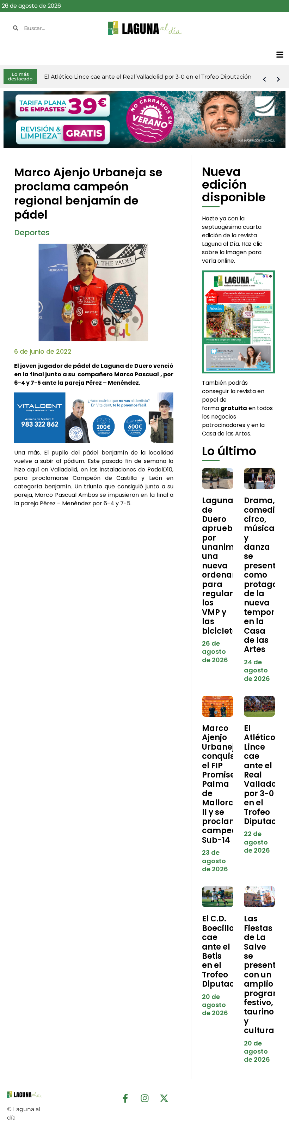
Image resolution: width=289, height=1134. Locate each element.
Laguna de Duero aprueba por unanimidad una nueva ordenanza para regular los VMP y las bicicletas (227, 565)
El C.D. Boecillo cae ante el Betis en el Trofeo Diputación (224, 951)
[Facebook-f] (125, 1098)
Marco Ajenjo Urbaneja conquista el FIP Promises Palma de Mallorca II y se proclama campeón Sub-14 (222, 784)
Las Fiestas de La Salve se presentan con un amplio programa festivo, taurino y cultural (265, 974)
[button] (279, 54)
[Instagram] (144, 1098)
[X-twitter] (164, 1098)
